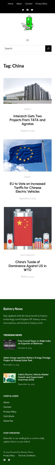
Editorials (28, 255)
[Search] (48, 48)
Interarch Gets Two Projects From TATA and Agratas (27, 120)
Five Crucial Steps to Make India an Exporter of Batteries (34, 342)
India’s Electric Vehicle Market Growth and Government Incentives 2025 (33, 377)
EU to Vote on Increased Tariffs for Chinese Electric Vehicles (27, 187)
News (27, 109)
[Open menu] (27, 40)
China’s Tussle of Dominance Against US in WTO (27, 266)
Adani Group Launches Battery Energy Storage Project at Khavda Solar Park (26, 359)
